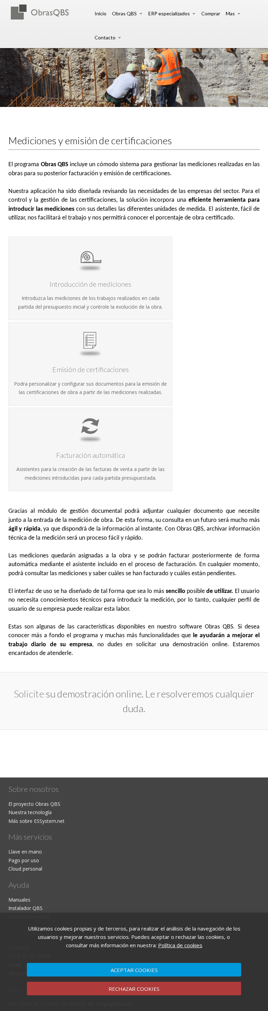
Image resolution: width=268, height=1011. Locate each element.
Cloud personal (25, 868)
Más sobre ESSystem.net (36, 821)
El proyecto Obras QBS (34, 804)
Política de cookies (180, 945)
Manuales (19, 899)
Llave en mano (25, 851)
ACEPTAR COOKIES (134, 969)
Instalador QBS (25, 908)
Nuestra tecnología (30, 812)
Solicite (29, 694)
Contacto (105, 37)
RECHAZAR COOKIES (134, 988)
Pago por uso (23, 860)
